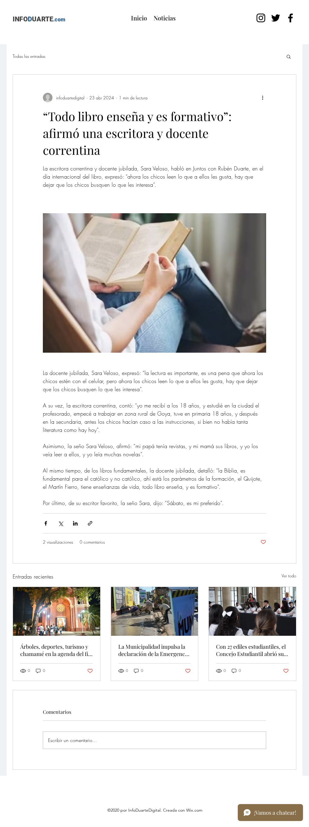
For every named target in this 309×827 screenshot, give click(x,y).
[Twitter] (276, 18)
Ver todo (289, 576)
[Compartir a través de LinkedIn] (75, 523)
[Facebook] (290, 18)
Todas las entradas (29, 56)
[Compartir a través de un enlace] (90, 523)
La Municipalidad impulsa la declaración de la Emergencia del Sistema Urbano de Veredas (153, 650)
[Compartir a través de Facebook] (46, 523)
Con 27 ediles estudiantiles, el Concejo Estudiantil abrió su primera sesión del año (251, 650)
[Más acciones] (262, 97)
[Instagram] (261, 18)
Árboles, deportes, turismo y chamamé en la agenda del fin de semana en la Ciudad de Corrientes (55, 650)
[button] (288, 56)
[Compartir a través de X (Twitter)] (60, 523)
